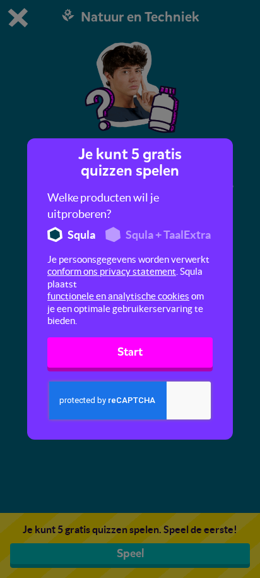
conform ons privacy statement (111, 271)
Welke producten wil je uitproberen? (103, 205)
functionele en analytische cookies (118, 296)
